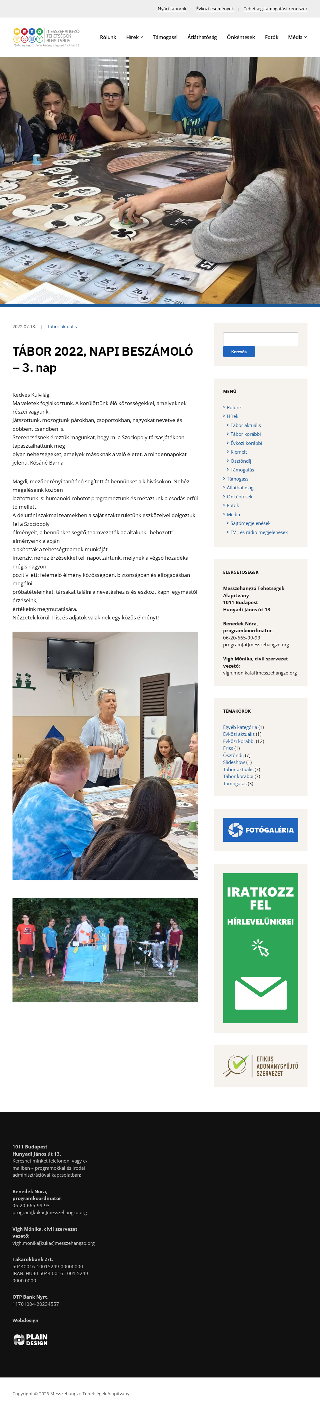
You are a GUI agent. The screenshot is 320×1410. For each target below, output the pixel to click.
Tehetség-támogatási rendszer (276, 9)
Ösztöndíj (241, 461)
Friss (228, 748)
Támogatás (242, 469)
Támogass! (165, 37)
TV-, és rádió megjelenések (259, 532)
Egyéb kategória (240, 727)
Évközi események (215, 9)
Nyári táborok (172, 9)
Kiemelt (239, 452)
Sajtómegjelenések (251, 523)
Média (295, 37)
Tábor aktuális (62, 326)
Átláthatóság (202, 37)
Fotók (271, 37)
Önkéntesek (241, 37)
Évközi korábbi (246, 443)
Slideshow (234, 762)
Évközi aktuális (239, 734)
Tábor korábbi (246, 434)
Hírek (132, 37)
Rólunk (108, 37)
